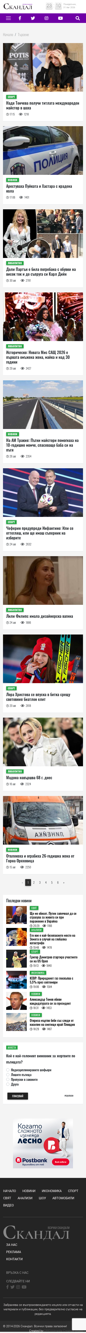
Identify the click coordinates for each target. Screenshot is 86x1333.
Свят (7, 1198)
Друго (15, 1084)
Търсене (23, 34)
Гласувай (17, 1096)
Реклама (13, 1252)
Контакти (14, 1259)
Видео (8, 1205)
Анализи (25, 1198)
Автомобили (63, 1198)
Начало (8, 34)
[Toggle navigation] (8, 18)
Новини (28, 1191)
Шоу (42, 1198)
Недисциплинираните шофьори (31, 1069)
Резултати (69, 1095)
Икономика (52, 1191)
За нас (11, 1245)
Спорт (73, 1191)
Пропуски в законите (24, 1079)
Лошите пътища (21, 1074)
